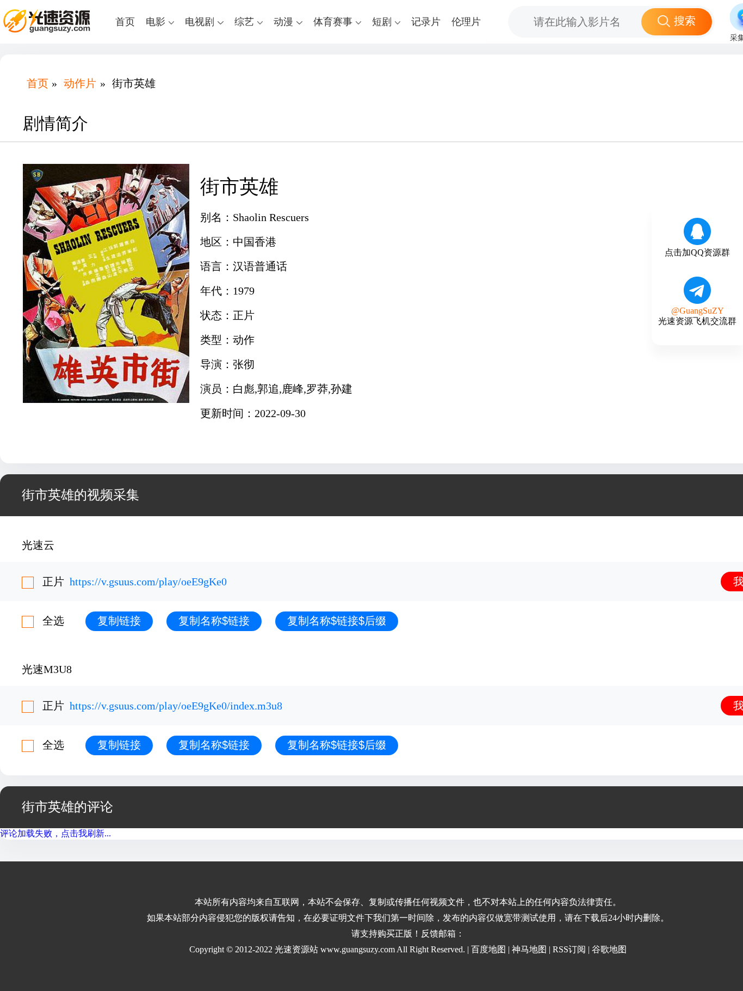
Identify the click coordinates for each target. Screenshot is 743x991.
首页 (125, 21)
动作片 (80, 83)
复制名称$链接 (214, 621)
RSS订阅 (569, 949)
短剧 (382, 21)
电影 (155, 21)
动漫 (283, 21)
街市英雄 (134, 83)
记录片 (426, 21)
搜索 (685, 21)
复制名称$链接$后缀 (336, 621)
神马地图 (529, 949)
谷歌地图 (609, 949)
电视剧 (199, 21)
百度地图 (488, 949)
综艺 (244, 21)
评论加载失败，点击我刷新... (55, 833)
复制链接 (119, 621)
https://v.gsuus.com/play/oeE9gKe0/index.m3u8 (176, 706)
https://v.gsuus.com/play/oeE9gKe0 (148, 582)
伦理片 (466, 21)
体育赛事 (332, 21)
